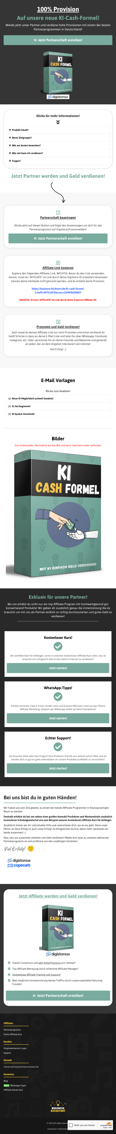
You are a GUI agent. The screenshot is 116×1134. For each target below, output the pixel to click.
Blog (6, 1081)
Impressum (52, 1129)
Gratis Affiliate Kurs (13, 1034)
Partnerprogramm (12, 1030)
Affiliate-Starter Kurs (13, 1090)
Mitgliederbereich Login (15, 1048)
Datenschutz (63, 1129)
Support (7, 1053)
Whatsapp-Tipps (15, 1085)
